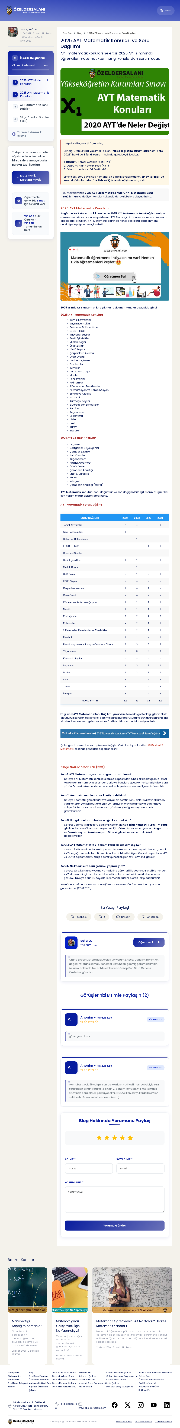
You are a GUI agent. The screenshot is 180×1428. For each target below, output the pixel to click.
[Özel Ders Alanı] (25, 10)
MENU (168, 10)
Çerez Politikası (163, 1421)
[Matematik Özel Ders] (114, 266)
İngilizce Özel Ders (38, 1386)
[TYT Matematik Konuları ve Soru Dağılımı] (114, 733)
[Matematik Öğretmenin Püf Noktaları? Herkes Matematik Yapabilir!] (132, 1290)
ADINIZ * (70, 1159)
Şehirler (33, 1390)
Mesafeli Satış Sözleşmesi (92, 1383)
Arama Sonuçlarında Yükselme (155, 1372)
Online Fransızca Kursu (64, 1386)
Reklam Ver (144, 1390)
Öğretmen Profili (149, 942)
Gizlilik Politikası (143, 1421)
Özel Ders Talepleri (18, 1383)
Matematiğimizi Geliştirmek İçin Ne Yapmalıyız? (68, 1326)
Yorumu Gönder (114, 1226)
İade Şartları (85, 1386)
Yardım (11, 1386)
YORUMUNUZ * (74, 1182)
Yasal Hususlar (124, 1421)
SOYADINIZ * (124, 1159)
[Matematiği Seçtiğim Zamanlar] (27, 1290)
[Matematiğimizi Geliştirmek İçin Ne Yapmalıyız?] (70, 1290)
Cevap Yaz (156, 1019)
